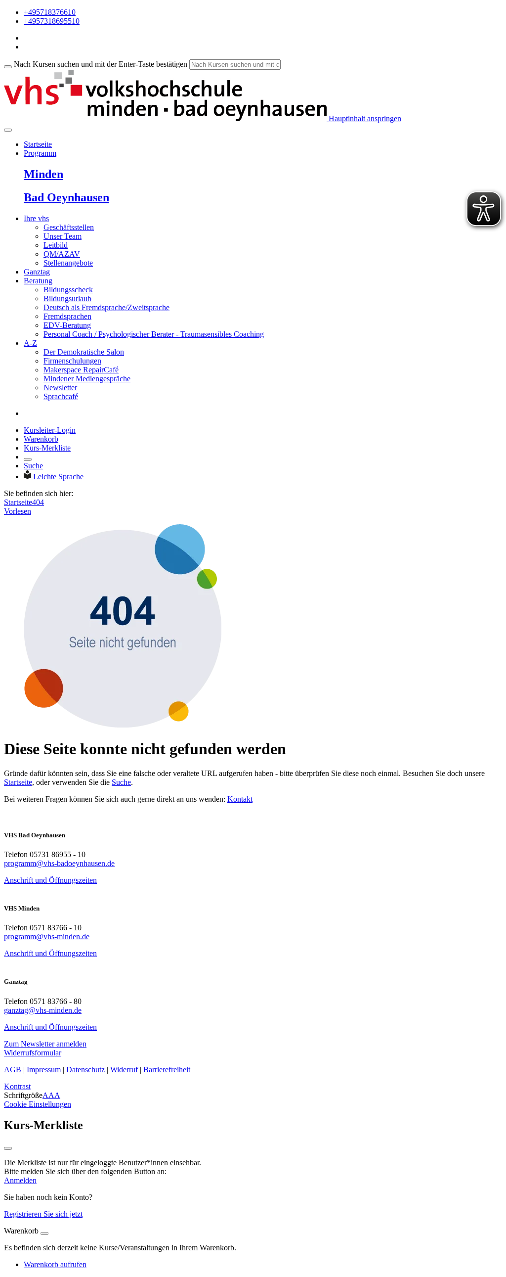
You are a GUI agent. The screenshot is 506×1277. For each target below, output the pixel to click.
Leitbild (55, 245)
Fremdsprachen (67, 316)
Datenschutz (85, 1069)
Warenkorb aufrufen (55, 1264)
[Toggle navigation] (8, 130)
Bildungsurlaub (67, 298)
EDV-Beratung (67, 325)
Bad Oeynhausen (66, 197)
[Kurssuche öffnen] (28, 459)
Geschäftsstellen (68, 227)
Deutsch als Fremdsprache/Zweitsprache (106, 307)
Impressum (44, 1069)
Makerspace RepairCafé (81, 369)
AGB (12, 1069)
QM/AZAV (61, 254)
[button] (45, 1044)
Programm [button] (40, 153)
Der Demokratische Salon (83, 352)
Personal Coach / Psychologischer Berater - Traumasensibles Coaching (153, 334)
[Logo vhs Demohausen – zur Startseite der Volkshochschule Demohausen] (165, 118)
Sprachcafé (60, 396)
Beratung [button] (38, 280)
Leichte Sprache (58, 476)
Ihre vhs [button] (36, 218)
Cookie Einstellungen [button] (37, 1104)
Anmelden (20, 1180)
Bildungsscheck (68, 289)
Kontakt (240, 799)
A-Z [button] (30, 343)
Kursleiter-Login (50, 430)
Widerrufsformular (32, 1053)
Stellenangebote (68, 263)
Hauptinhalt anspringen (364, 118)
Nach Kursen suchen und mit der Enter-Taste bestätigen (100, 64)
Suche (33, 465)
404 (38, 502)
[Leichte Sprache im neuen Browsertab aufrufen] (28, 476)
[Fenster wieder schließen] (8, 1148)
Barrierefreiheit (166, 1069)
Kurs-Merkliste (47, 448)
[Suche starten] (8, 66)
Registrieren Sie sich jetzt (43, 1214)
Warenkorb (41, 439)
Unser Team (62, 236)
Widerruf (124, 1069)
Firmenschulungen (72, 361)
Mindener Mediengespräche (86, 378)
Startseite (38, 144)
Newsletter (60, 387)
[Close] (44, 1233)
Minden (43, 174)
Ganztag (37, 272)
